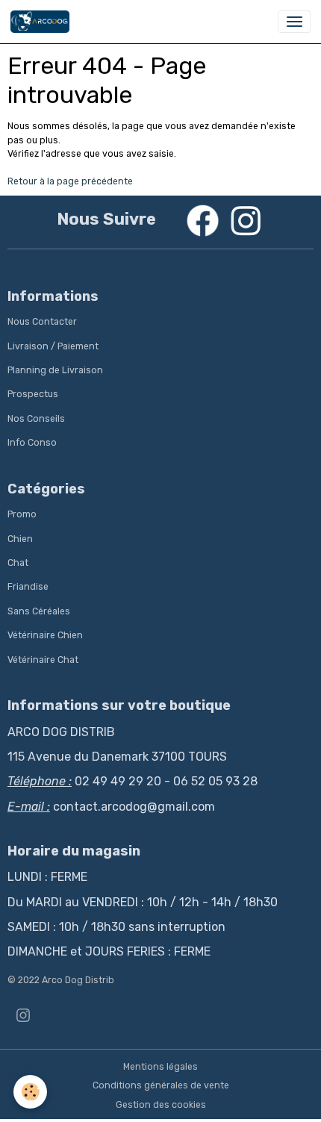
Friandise (28, 587)
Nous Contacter (42, 322)
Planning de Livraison (55, 370)
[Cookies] (30, 1092)
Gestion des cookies (161, 1105)
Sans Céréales (38, 611)
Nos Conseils (36, 419)
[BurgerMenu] (294, 21)
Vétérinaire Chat (42, 660)
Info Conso (32, 442)
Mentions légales (160, 1067)
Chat (17, 563)
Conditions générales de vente (161, 1085)
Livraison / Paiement (53, 346)
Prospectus (32, 394)
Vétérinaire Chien (45, 635)
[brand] (42, 21)
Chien (20, 539)
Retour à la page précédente (70, 181)
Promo (22, 514)
